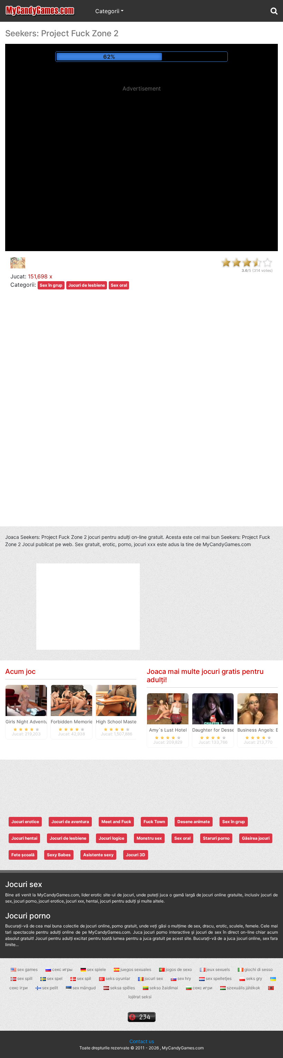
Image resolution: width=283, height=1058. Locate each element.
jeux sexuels (218, 969)
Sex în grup (51, 285)
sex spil (84, 978)
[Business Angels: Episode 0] (258, 708)
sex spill (24, 978)
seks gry (254, 978)
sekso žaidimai (163, 987)
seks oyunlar (118, 978)
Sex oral (119, 285)
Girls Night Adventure (29, 721)
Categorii (107, 11)
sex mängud (84, 987)
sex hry (184, 978)
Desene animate (193, 821)
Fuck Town (154, 821)
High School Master (117, 721)
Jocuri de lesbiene (86, 285)
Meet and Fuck (116, 821)
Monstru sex (149, 838)
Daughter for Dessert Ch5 (220, 730)
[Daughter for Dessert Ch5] (213, 708)
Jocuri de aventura (70, 821)
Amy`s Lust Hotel (168, 730)
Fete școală (23, 854)
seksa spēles (122, 987)
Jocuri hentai (24, 838)
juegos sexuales (135, 969)
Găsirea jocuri (256, 838)
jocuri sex (154, 978)
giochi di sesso (258, 969)
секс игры (62, 969)
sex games (27, 969)
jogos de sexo (179, 969)
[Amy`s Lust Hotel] (167, 708)
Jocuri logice (111, 838)
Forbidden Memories (73, 721)
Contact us (141, 1041)
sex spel (55, 978)
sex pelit (50, 987)
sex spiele (96, 969)
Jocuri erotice (25, 821)
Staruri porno (216, 838)
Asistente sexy (98, 854)
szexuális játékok (243, 987)
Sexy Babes (59, 854)
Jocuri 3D (135, 854)
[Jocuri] (40, 11)
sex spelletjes (219, 978)
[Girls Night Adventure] (26, 700)
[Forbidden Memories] (71, 700)
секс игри (202, 987)
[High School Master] (116, 700)
